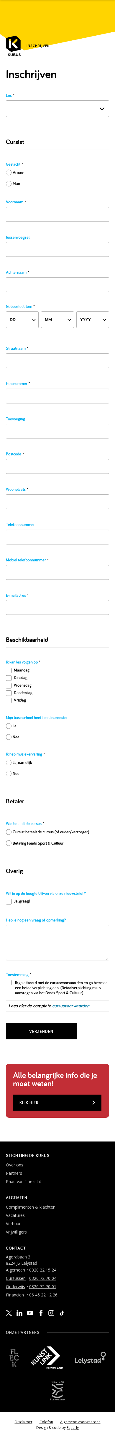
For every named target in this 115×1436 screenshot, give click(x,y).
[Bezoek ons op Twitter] (9, 1313)
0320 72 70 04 (42, 1278)
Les (10, 95)
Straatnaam (17, 348)
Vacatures (15, 1215)
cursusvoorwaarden (70, 1006)
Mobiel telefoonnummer (27, 560)
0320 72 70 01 (42, 1286)
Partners (14, 1173)
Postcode (15, 454)
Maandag (21, 670)
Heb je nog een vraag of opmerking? (36, 920)
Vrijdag (20, 700)
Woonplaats (17, 489)
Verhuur (13, 1223)
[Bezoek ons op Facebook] (41, 1313)
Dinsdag (20, 677)
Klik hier (29, 1102)
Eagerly (73, 1427)
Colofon (46, 1421)
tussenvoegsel (17, 237)
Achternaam (17, 272)
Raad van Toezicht (23, 1181)
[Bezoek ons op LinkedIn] (19, 1313)
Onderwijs (15, 1286)
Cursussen (16, 1278)
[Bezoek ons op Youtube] (30, 1312)
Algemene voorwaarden (80, 1421)
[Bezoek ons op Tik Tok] (62, 1313)
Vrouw (18, 172)
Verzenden (41, 1031)
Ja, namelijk (22, 762)
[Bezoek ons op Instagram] (51, 1313)
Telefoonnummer (20, 524)
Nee (16, 737)
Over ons (14, 1165)
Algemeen (15, 1270)
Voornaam (16, 202)
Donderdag (23, 692)
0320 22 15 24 (42, 1270)
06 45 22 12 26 (43, 1295)
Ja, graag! (22, 901)
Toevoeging (15, 419)
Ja (15, 726)
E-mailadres (17, 595)
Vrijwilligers (16, 1232)
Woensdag (23, 685)
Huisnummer (18, 383)
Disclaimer (23, 1421)
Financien (15, 1295)
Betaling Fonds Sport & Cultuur (38, 843)
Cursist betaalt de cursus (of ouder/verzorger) (51, 832)
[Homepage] (13, 46)
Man (16, 183)
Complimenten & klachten (30, 1207)
